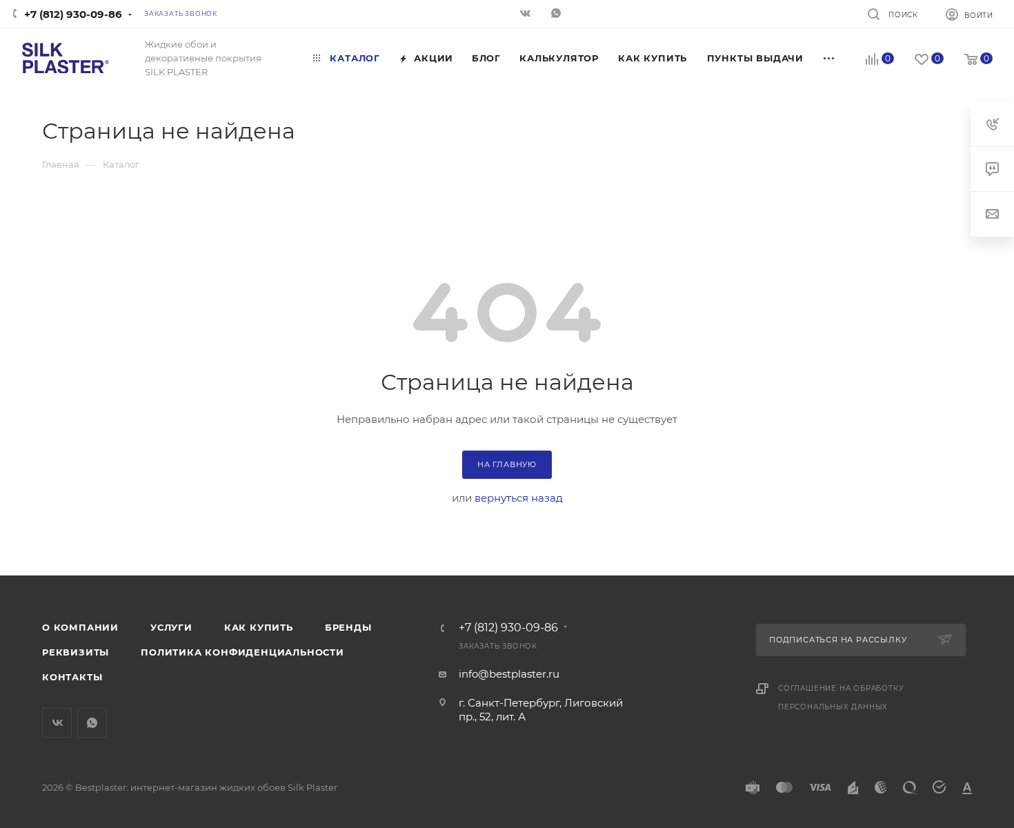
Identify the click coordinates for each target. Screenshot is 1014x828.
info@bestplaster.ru (509, 673)
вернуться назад (519, 497)
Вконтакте (57, 723)
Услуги (171, 627)
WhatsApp (557, 14)
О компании (80, 627)
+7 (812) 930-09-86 (73, 14)
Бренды (348, 627)
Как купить (258, 627)
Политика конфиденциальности (242, 652)
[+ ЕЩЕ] (830, 58)
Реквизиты (75, 652)
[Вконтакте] (527, 14)
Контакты (72, 676)
